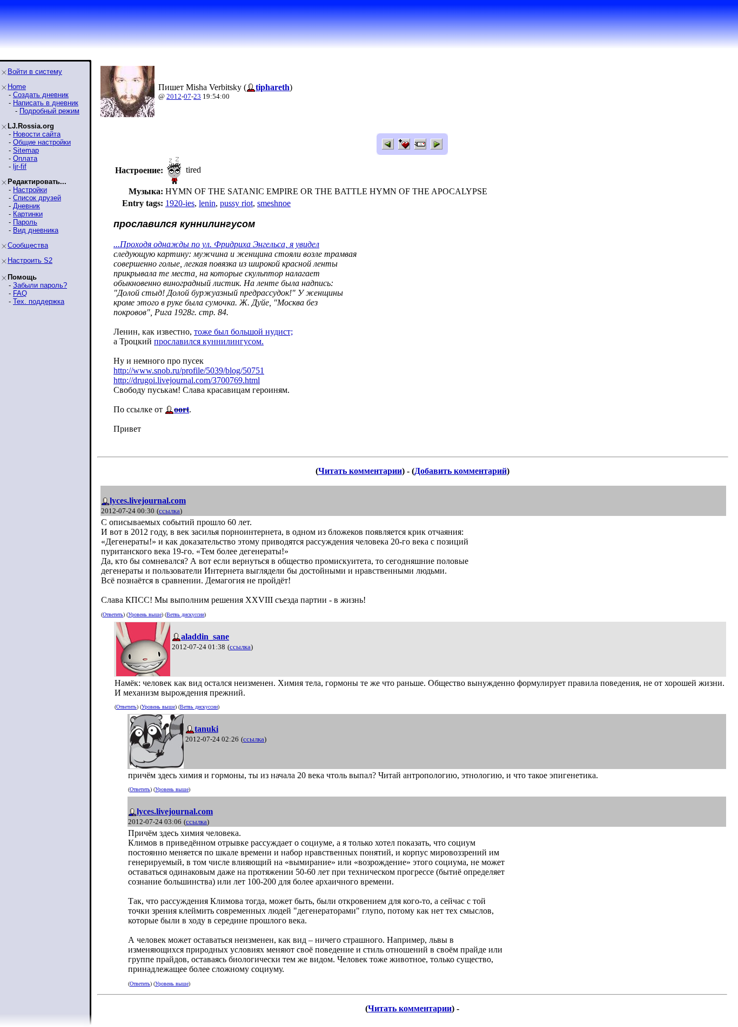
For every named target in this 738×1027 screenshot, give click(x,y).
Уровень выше (145, 614)
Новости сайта (37, 134)
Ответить (113, 614)
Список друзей (37, 198)
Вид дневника (35, 230)
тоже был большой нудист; (243, 331)
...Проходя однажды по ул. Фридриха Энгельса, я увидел (216, 244)
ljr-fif (19, 166)
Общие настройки (42, 142)
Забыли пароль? (40, 285)
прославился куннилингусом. (209, 341)
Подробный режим (49, 111)
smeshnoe (274, 203)
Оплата (25, 158)
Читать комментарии (360, 470)
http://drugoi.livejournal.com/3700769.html (186, 380)
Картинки (28, 214)
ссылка (169, 511)
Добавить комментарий (460, 470)
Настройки (30, 190)
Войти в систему (35, 71)
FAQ (20, 293)
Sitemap (26, 150)
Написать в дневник (45, 103)
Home (17, 87)
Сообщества (28, 245)
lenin (207, 203)
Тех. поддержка (38, 301)
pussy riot (236, 203)
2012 (174, 96)
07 (187, 96)
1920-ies (179, 203)
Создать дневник (41, 95)
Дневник (26, 206)
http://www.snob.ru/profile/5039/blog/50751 (188, 370)
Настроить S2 (30, 260)
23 (197, 96)
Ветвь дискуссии (185, 614)
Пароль (25, 222)
